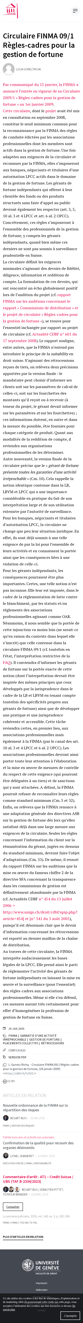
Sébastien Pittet (51, 1189)
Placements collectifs (20, 1043)
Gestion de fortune (44, 1039)
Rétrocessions (52, 1043)
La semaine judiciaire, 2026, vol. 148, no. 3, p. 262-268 (36, 1216)
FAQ (6, 662)
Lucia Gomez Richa (28, 69)
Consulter (12, 1207)
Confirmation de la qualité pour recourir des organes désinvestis (38, 1145)
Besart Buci (18, 1118)
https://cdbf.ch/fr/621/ (20, 1073)
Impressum (41, 1283)
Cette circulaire (16, 110)
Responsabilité (42, 1163)
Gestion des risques (22, 1125)
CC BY (11, 1081)
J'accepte (70, 1316)
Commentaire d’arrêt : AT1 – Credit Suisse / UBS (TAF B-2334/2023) (38, 1179)
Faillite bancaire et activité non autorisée (28, 1137)
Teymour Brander (15, 1194)
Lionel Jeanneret (22, 1156)
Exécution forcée (13, 1163)
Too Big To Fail (28, 1222)
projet (50, 110)
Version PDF (17, 1057)
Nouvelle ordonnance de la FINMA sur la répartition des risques (35, 1107)
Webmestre (41, 1289)
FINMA (12, 1035)
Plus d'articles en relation (23, 1237)
